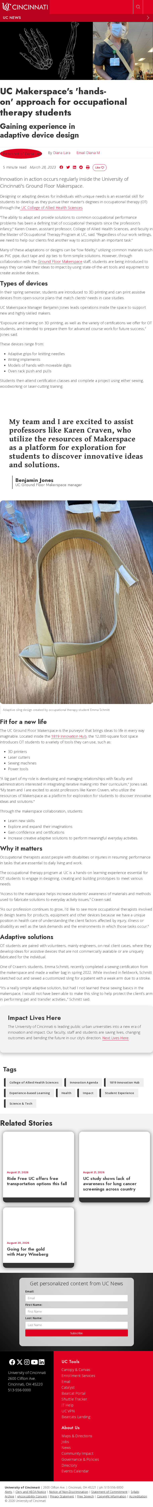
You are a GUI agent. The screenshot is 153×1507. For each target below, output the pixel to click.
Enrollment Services (78, 1375)
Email (66, 1381)
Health (67, 1093)
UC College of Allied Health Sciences (51, 207)
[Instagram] (27, 1362)
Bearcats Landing (76, 1416)
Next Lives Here (115, 1037)
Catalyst (68, 1387)
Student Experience (119, 1093)
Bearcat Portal (73, 1393)
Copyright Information (111, 1496)
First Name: (33, 1305)
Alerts (8, 1492)
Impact (88, 1093)
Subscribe (76, 1333)
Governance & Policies (80, 1459)
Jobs (65, 1441)
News (66, 1447)
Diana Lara (62, 152)
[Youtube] (34, 1362)
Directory (69, 1465)
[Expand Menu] (148, 17)
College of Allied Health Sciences (34, 1082)
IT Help (68, 1405)
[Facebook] (12, 1362)
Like (98, 167)
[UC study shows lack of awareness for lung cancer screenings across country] (114, 1149)
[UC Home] (25, 7)
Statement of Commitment (109, 1492)
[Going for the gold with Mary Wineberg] (38, 1222)
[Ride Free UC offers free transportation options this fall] (38, 1149)
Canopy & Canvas (76, 1369)
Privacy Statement (62, 1496)
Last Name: (33, 1318)
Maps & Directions (77, 1435)
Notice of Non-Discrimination (68, 1492)
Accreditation (138, 1496)
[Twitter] (20, 1362)
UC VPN (68, 1411)
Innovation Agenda (84, 1082)
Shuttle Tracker (74, 1399)
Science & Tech (21, 1103)
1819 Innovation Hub (68, 736)
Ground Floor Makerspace (60, 261)
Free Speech (85, 1496)
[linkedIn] (41, 1362)
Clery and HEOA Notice (31, 1492)
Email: (29, 1291)
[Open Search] (138, 7)
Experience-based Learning (30, 1093)
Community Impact (77, 1453)
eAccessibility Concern (32, 1496)
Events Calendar (75, 1471)
